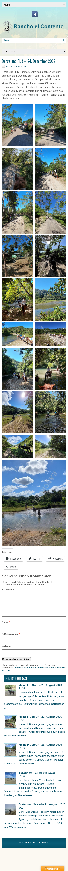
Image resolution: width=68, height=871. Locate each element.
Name (6, 622)
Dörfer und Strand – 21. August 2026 (42, 804)
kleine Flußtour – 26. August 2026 (40, 716)
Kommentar (9, 589)
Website (6, 646)
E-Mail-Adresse (11, 634)
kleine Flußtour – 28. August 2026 (40, 685)
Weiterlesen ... (20, 735)
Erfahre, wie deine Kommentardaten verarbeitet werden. (34, 668)
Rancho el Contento (38, 842)
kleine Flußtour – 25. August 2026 (40, 744)
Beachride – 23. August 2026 (37, 772)
